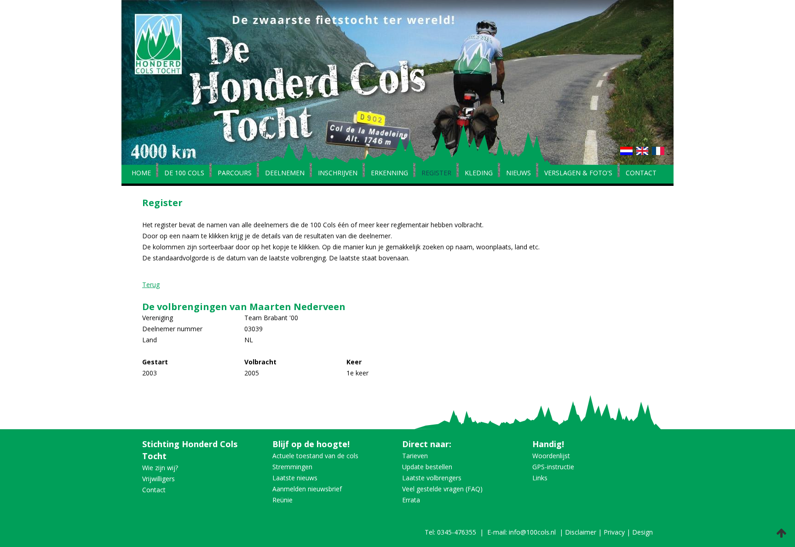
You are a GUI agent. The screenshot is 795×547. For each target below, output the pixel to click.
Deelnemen (285, 173)
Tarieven (415, 455)
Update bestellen (427, 466)
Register (436, 173)
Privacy (614, 532)
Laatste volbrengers (431, 477)
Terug (151, 284)
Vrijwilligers (158, 478)
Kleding (479, 173)
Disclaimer (580, 532)
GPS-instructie (553, 466)
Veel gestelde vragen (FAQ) (442, 488)
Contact (641, 173)
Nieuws (518, 173)
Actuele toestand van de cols (315, 455)
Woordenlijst (551, 455)
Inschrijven (337, 173)
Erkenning (389, 173)
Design (642, 532)
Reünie (282, 499)
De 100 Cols (184, 173)
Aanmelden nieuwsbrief (307, 488)
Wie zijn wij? (160, 467)
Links (539, 477)
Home (141, 173)
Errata (411, 499)
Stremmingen (292, 466)
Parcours (235, 173)
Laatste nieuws (294, 477)
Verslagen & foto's (578, 173)
